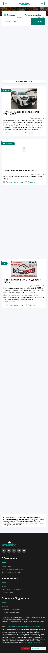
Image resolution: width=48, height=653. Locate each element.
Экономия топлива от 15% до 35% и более (22, 280)
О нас (4, 587)
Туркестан (11, 15)
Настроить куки (38, 649)
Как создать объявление (11, 590)
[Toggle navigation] (5, 3)
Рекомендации (7, 592)
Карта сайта (6, 567)
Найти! (39, 22)
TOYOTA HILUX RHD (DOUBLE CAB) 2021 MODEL (21, 113)
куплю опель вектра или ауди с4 (20, 170)
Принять (25, 649)
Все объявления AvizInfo (11, 572)
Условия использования (11, 612)
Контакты (5, 607)
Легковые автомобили (33, 15)
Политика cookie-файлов (11, 610)
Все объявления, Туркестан (12, 570)
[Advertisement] (24, 52)
